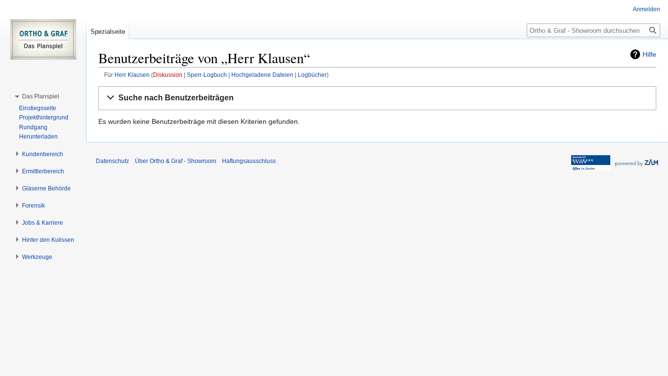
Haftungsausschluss (249, 161)
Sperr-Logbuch (207, 74)
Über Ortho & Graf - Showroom (175, 161)
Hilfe (649, 54)
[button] (377, 98)
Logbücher (312, 74)
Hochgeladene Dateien (262, 74)
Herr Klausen (132, 74)
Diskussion (167, 74)
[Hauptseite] (43, 39)
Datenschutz (112, 161)
